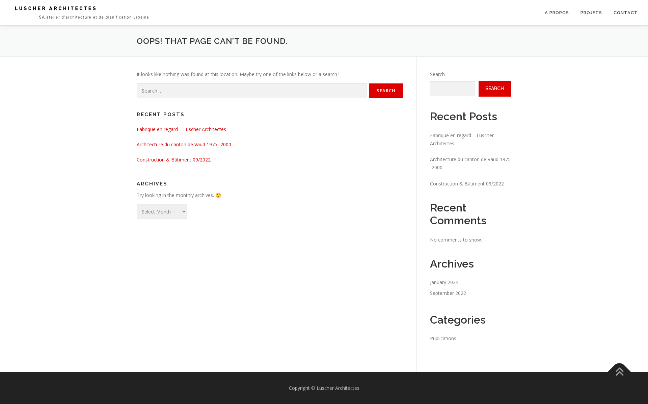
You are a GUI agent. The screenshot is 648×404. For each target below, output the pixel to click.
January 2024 (444, 282)
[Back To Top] (619, 372)
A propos (557, 12)
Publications (443, 338)
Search (437, 74)
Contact (626, 12)
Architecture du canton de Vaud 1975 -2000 (184, 144)
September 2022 (448, 293)
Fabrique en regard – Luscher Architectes (181, 129)
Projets (591, 12)
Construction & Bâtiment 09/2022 (174, 159)
